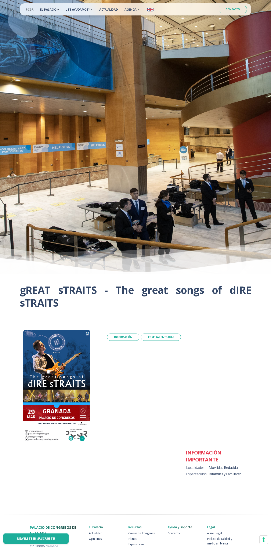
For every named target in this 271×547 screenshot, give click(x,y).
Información (123, 337)
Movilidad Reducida (223, 467)
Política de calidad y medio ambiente (219, 541)
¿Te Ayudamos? (78, 9)
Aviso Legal (214, 533)
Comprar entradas (161, 337)
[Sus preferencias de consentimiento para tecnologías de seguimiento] (264, 540)
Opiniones (95, 539)
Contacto (233, 9)
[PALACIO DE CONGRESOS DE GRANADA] (29, 9)
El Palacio (48, 9)
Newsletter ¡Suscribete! (36, 538)
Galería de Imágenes (141, 533)
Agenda (130, 9)
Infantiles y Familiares (225, 474)
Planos (132, 539)
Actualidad (108, 9)
